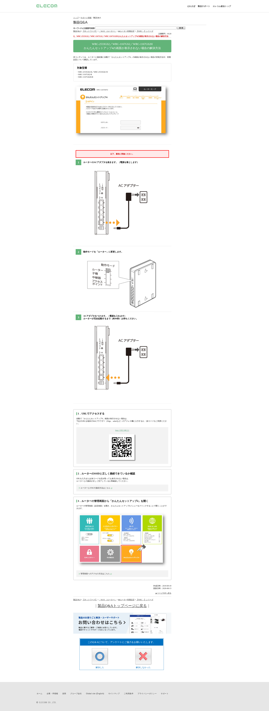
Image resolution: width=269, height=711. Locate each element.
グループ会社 (76, 694)
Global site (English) (95, 694)
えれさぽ (191, 6)
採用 (64, 694)
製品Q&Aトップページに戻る (122, 606)
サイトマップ (114, 694)
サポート (164, 694)
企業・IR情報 (52, 694)
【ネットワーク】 (90, 31)
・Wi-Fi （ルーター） (107, 31)
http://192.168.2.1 (122, 430)
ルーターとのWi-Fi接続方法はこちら (95, 488)
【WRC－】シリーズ (144, 31)
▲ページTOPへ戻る (163, 593)
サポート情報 (86, 18)
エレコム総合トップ (222, 6)
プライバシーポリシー (147, 694)
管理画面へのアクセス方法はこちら (95, 574)
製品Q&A (77, 31)
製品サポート (204, 6)
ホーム (39, 694)
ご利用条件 (128, 694)
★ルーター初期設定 (126, 31)
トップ (76, 18)
